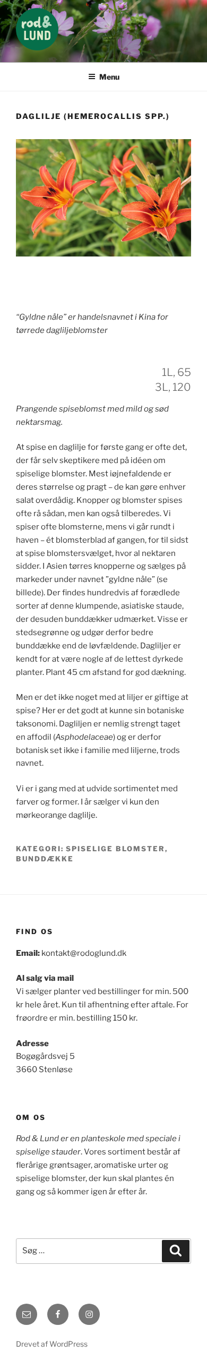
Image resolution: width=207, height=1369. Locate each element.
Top (195, 1354)
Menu (109, 76)
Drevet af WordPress (52, 1343)
